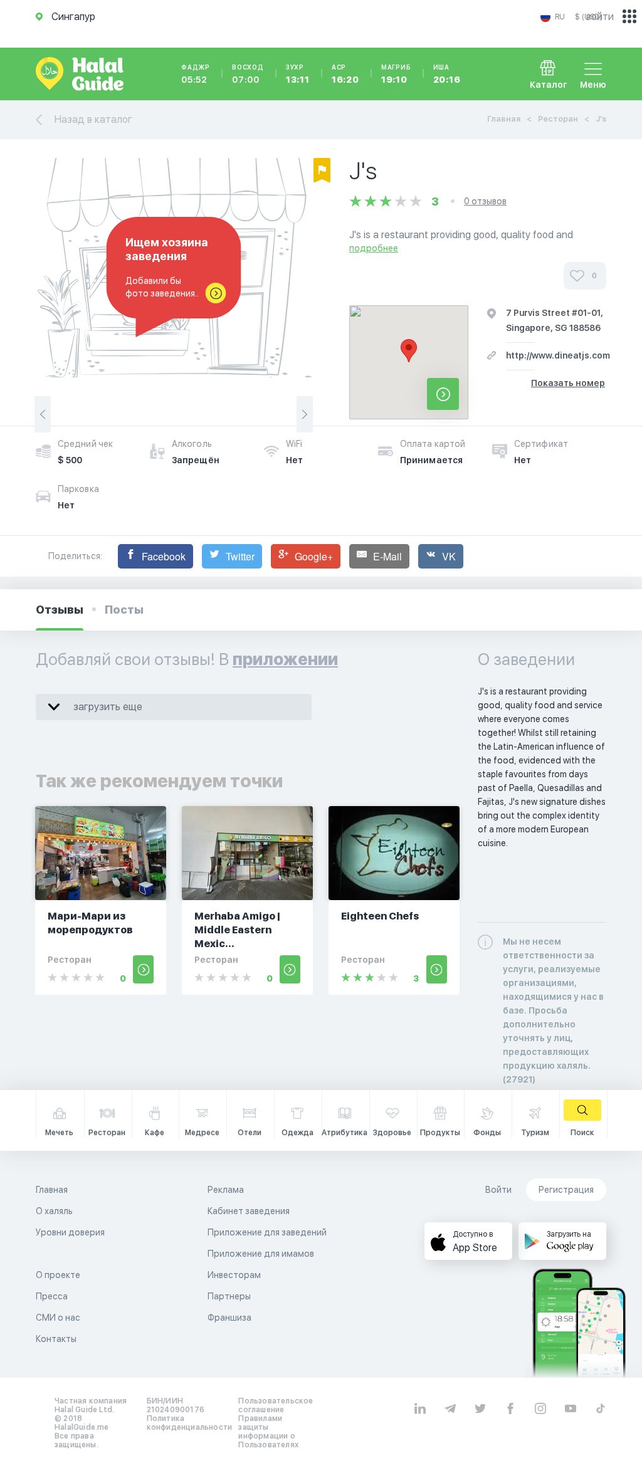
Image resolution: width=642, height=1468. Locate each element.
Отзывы (59, 609)
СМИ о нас (58, 1318)
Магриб (396, 74)
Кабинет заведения (249, 1211)
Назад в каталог (93, 119)
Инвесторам (234, 1275)
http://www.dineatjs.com (558, 355)
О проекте (58, 1275)
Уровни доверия (70, 1232)
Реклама (226, 1190)
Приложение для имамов (261, 1254)
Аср (345, 74)
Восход (248, 74)
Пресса (52, 1296)
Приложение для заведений (267, 1232)
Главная (503, 118)
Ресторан (558, 118)
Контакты (56, 1339)
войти (600, 17)
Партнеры (229, 1296)
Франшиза (229, 1318)
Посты (124, 609)
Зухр (298, 74)
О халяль (54, 1211)
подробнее (373, 248)
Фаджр (195, 74)
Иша (447, 74)
